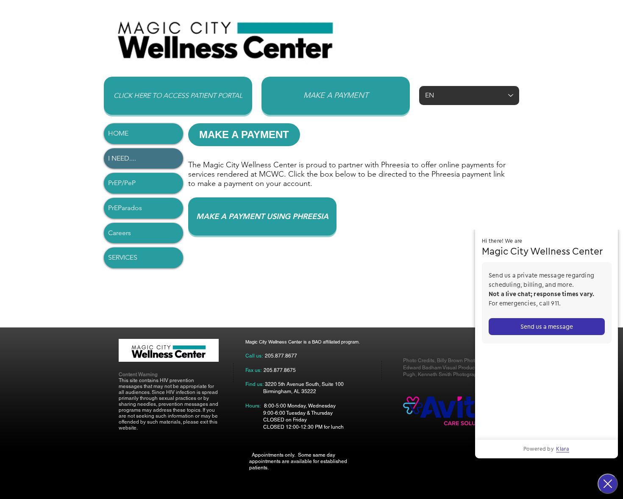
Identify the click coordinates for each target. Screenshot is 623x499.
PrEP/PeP (122, 183)
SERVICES (122, 257)
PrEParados (125, 208)
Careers (119, 233)
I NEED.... (122, 158)
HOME (118, 133)
